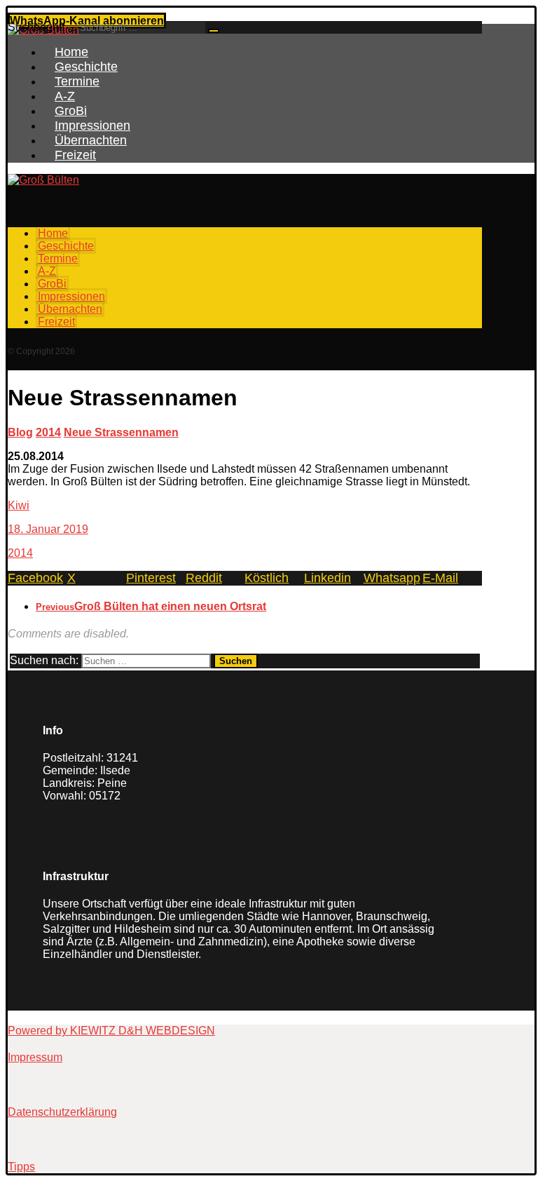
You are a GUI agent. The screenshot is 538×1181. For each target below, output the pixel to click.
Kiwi (18, 505)
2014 (20, 553)
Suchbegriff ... (42, 27)
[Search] (213, 31)
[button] (54, 206)
